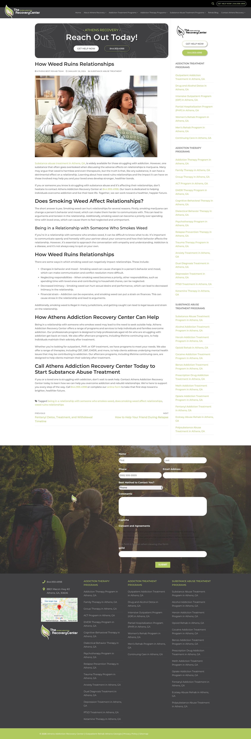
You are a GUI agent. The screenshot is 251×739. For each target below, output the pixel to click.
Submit (162, 564)
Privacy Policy (130, 733)
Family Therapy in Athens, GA (192, 170)
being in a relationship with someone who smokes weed (81, 401)
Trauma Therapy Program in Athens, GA (192, 244)
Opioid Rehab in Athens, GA (191, 347)
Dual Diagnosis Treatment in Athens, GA (192, 265)
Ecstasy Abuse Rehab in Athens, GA (194, 419)
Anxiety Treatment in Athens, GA (192, 255)
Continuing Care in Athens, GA (193, 138)
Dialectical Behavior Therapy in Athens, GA (193, 213)
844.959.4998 (111, 189)
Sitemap (143, 733)
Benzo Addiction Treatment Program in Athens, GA (191, 366)
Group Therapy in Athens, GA (192, 176)
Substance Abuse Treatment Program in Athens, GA (192, 318)
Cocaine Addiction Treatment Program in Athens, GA (192, 356)
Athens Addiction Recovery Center (65, 733)
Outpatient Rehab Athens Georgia (104, 733)
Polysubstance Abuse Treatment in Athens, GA (190, 429)
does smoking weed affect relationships (138, 401)
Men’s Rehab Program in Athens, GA (190, 129)
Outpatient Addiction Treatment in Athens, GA (190, 77)
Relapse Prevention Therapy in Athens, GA (193, 234)
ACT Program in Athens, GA (191, 183)
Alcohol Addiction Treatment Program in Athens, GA (192, 328)
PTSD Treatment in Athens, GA (193, 284)
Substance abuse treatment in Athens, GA (60, 163)
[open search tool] (213, 3)
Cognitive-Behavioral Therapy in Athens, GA (194, 202)
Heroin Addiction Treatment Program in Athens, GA (192, 339)
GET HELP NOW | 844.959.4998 (231, 4)
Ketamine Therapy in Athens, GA (192, 293)
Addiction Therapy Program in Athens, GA (193, 161)
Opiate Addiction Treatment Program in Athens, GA (192, 398)
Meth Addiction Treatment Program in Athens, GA (191, 387)
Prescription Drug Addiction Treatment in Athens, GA (192, 377)
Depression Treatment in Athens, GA (190, 275)
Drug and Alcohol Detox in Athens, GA (191, 87)
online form (114, 387)
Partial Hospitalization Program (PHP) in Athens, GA (194, 108)
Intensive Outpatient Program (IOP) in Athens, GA (193, 98)
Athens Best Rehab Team (50, 71)
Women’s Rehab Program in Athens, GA (192, 119)
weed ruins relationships (49, 404)
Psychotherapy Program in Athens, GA (191, 223)
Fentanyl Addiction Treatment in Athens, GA (193, 408)
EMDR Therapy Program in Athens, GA (191, 192)
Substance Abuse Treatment (106, 71)
